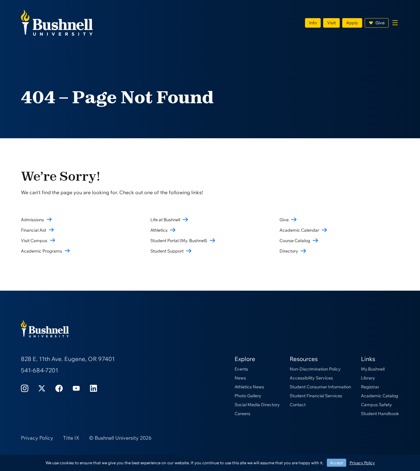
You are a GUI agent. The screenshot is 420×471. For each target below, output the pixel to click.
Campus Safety (376, 404)
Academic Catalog (379, 395)
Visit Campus (34, 240)
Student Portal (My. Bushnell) (178, 240)
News (240, 378)
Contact (298, 404)
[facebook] (59, 387)
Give (380, 23)
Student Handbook (380, 413)
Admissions (32, 219)
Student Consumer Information (320, 387)
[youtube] (76, 387)
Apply (352, 23)
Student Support (167, 251)
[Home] (57, 22)
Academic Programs (41, 251)
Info (313, 23)
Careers (242, 413)
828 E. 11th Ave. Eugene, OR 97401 (68, 359)
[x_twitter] (42, 387)
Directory (288, 251)
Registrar (370, 387)
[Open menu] (395, 23)
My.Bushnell (373, 369)
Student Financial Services (316, 395)
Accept (336, 462)
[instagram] (24, 387)
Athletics (159, 230)
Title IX (71, 438)
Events (241, 369)
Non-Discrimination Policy (315, 369)
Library (368, 378)
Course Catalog (294, 240)
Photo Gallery (248, 395)
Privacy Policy (37, 438)
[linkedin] (93, 387)
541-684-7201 (39, 370)
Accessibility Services (311, 378)
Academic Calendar (299, 230)
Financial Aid (33, 230)
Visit (331, 23)
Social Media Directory (257, 404)
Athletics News (249, 387)
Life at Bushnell (165, 219)
